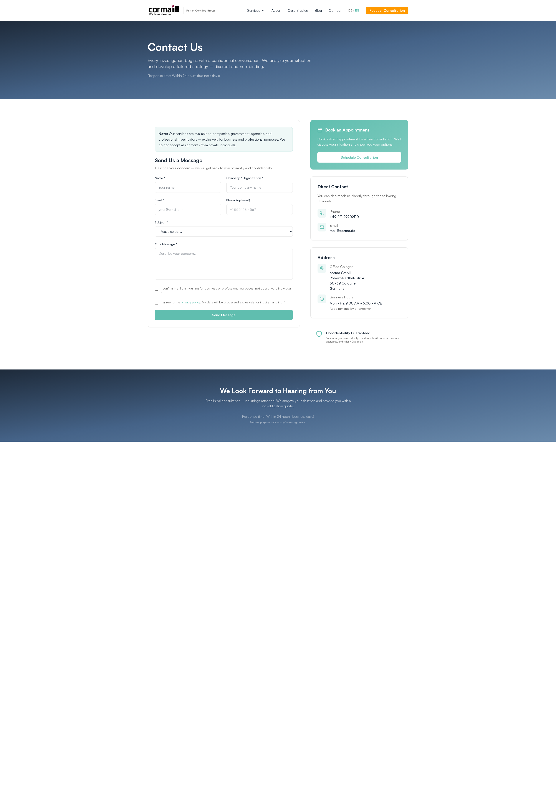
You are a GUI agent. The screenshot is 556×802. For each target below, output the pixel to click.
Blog (318, 10)
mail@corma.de (342, 230)
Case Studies (298, 10)
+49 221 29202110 (344, 217)
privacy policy (190, 302)
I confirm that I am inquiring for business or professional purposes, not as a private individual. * (226, 290)
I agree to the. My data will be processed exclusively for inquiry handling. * (223, 302)
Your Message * (166, 244)
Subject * (161, 222)
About (276, 10)
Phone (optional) (238, 200)
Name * (160, 178)
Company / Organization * (244, 178)
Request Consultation (387, 10)
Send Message (223, 315)
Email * (159, 200)
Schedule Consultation (359, 157)
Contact (335, 10)
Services (253, 10)
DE (350, 10)
